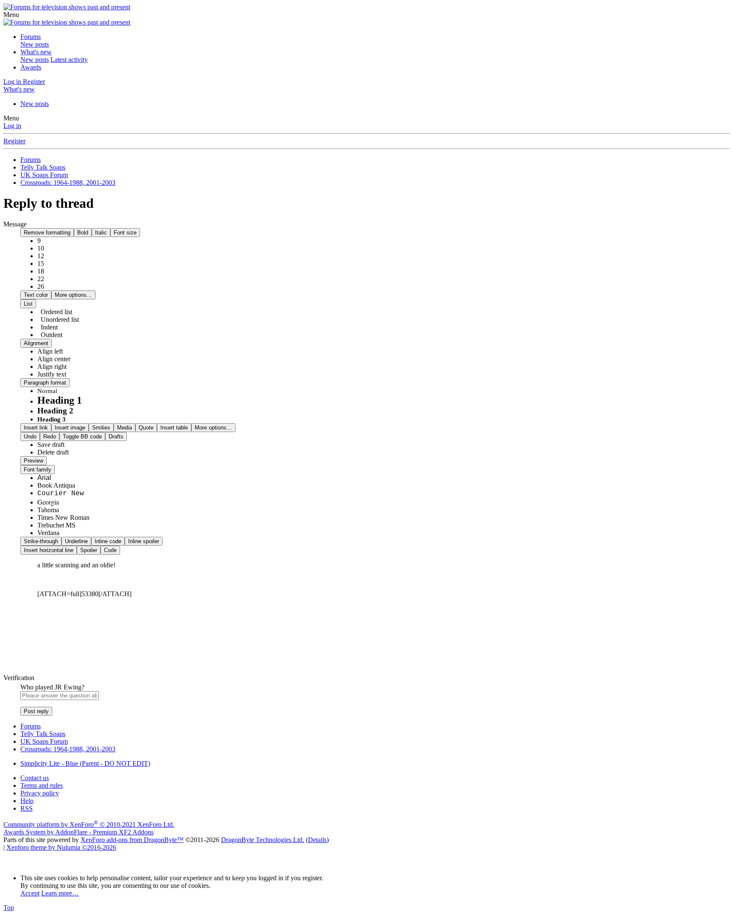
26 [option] (40, 286)
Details (317, 839)
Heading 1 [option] (59, 400)
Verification (18, 677)
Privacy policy (39, 793)
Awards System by (78, 832)
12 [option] (40, 255)
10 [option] (40, 248)
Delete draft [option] (53, 452)
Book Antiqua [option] (56, 485)
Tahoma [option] (48, 509)
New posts (34, 44)
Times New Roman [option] (63, 517)
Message (15, 224)
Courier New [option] (60, 493)
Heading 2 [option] (55, 410)
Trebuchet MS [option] (56, 525)
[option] (50, 351)
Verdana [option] (48, 532)
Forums (30, 36)
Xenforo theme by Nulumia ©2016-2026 (61, 847)
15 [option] (40, 263)
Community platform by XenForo (88, 824)
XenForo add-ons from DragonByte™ (132, 839)
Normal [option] (47, 391)
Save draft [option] (50, 444)
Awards (30, 67)
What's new (36, 52)
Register (14, 141)
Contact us (34, 777)
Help (27, 800)
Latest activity (69, 59)
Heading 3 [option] (51, 419)
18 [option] (40, 271)
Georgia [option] (48, 501)
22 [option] (40, 278)
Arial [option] (44, 477)
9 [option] (39, 240)
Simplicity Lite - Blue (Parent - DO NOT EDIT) (85, 763)
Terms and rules (41, 785)
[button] (11, 14)
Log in (12, 125)
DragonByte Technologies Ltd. (262, 839)
